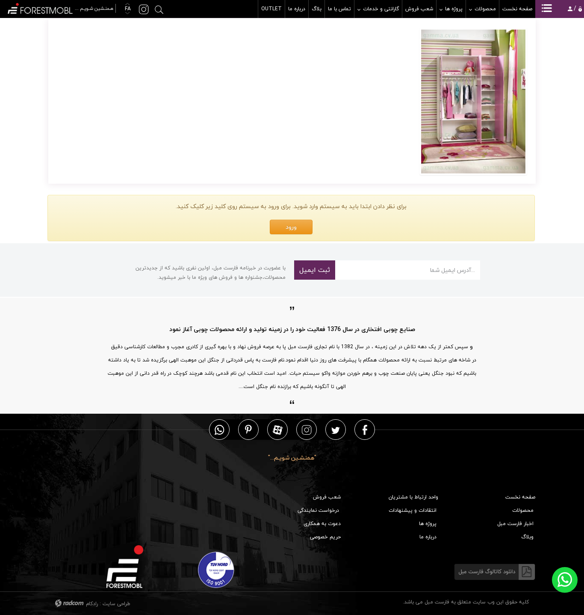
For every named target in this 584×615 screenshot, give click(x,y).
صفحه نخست (520, 497)
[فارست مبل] (61, 7)
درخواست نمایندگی (318, 510)
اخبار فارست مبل (515, 523)
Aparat (278, 429)
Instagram (306, 429)
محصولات (523, 510)
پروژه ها (428, 523)
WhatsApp (219, 429)
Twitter (335, 429)
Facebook (364, 429)
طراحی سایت (116, 603)
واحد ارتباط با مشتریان (413, 497)
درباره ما (428, 536)
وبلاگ (527, 536)
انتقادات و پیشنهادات (413, 510)
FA (127, 8)
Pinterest (248, 429)
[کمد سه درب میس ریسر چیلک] (473, 101)
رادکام (92, 603)
